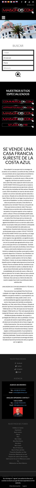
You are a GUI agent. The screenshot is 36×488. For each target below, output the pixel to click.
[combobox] (18, 53)
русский (17, 2)
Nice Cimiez (18, 439)
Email (33, 1)
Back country (18, 432)
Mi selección (30, 5)
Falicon (18, 434)
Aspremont (18, 430)
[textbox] (18, 53)
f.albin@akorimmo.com (20, 405)
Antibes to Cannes (18, 428)
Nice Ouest (18, 445)
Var (18, 461)
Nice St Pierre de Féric (18, 450)
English (6, 2)
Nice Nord (18, 443)
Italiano (11, 2)
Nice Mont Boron (18, 441)
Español (8, 2)
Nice (18, 436)
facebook (21, 1)
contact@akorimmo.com (20, 392)
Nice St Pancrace (18, 447)
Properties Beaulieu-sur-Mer (18, 452)
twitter (25, 1)
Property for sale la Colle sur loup (18, 456)
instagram (29, 1)
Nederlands (14, 2)
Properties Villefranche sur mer (18, 454)
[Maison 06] (18, 13)
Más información (14, 486)
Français (3, 2)
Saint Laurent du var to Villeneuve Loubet (18, 459)
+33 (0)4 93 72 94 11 (19, 390)
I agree (24, 486)
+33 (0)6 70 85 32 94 (19, 403)
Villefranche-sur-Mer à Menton (18, 463)
